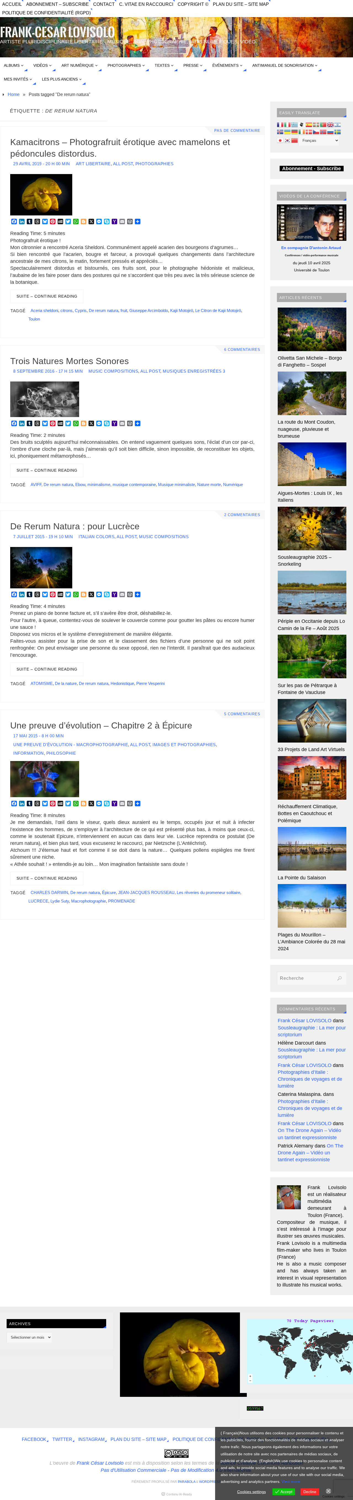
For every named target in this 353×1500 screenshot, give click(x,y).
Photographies (154, 163)
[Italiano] (287, 124)
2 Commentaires (242, 515)
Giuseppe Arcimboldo (148, 310)
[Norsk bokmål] (323, 131)
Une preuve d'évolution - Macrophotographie (70, 744)
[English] (330, 124)
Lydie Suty (59, 901)
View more (291, 1481)
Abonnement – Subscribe (57, 4)
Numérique (233, 484)
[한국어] (287, 140)
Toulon (34, 319)
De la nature (66, 683)
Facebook (34, 1439)
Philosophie (61, 753)
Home (14, 94)
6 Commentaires (242, 350)
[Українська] (287, 131)
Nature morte (209, 484)
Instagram (91, 1439)
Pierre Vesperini (150, 683)
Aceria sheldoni (44, 310)
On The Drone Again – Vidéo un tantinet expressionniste (310, 1152)
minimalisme (98, 484)
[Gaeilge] (302, 131)
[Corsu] (302, 124)
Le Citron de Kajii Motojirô (218, 310)
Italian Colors (96, 536)
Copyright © (193, 4)
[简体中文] (294, 140)
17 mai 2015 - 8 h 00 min (38, 735)
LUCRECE (38, 901)
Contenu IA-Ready (179, 1494)
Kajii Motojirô (181, 310)
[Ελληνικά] (294, 124)
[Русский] (330, 131)
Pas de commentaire (237, 131)
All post (123, 163)
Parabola (186, 1482)
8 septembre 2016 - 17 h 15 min (48, 371)
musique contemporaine (134, 484)
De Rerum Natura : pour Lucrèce (75, 526)
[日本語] (280, 140)
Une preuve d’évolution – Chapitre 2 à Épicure (101, 725)
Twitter (62, 1439)
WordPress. (210, 1482)
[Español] (309, 124)
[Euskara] (316, 124)
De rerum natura (103, 310)
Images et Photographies (184, 744)
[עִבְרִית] (337, 124)
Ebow (80, 484)
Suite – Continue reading (47, 296)
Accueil (12, 4)
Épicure (109, 892)
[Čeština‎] (316, 131)
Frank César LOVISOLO (304, 1020)
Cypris (81, 310)
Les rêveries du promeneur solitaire (208, 892)
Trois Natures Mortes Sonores (69, 361)
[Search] (339, 978)
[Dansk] (309, 131)
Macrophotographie (88, 901)
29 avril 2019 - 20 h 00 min (41, 163)
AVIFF (36, 484)
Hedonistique (122, 683)
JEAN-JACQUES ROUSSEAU (146, 892)
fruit (124, 310)
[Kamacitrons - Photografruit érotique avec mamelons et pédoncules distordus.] (183, 1395)
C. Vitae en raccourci (146, 4)
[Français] (280, 124)
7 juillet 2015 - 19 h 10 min (43, 536)
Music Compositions (113, 371)
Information (28, 753)
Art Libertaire (93, 163)
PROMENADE (121, 901)
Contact (104, 4)
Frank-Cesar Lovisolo (57, 32)
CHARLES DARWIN (49, 892)
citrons (66, 310)
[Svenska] (337, 131)
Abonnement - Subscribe (311, 168)
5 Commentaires (242, 714)
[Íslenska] (280, 131)
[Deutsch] (294, 131)
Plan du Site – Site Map (241, 4)
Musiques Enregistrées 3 (194, 371)
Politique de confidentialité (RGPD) (46, 12)
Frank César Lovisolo (100, 1463)
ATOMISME (42, 683)
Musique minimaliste (176, 484)
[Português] (323, 124)
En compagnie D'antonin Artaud (311, 247)
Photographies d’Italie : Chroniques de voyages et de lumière (310, 1079)
